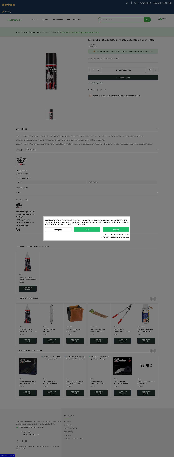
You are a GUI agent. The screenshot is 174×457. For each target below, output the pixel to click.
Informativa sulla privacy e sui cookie (117, 235)
